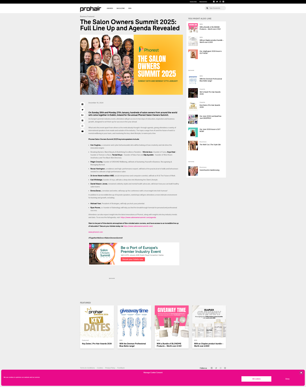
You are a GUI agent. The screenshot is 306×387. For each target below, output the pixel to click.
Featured (90, 16)
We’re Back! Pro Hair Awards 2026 (210, 93)
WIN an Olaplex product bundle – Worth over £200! (212, 41)
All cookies (256, 379)
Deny (287, 379)
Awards (202, 89)
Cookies (100, 368)
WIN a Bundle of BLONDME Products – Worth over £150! (210, 28)
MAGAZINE (121, 8)
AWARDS (110, 8)
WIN (129, 8)
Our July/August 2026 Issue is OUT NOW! (211, 52)
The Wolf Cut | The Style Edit (210, 144)
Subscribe (193, 2)
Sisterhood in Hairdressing (209, 170)
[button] (301, 372)
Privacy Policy (110, 368)
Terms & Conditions (87, 368)
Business (83, 16)
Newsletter (203, 2)
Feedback (121, 368)
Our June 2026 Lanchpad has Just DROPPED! (210, 117)
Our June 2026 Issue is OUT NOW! (210, 130)
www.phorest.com (95, 232)
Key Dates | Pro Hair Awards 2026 (210, 106)
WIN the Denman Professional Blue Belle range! (211, 80)
